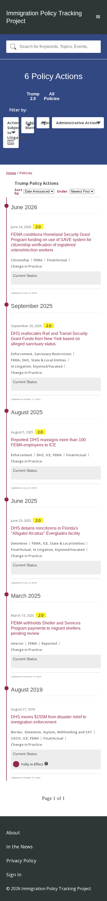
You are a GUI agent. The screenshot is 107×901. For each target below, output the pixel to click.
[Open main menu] (98, 17)
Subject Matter (29, 125)
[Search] (12, 46)
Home (11, 173)
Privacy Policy (21, 860)
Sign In (13, 874)
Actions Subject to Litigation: (13, 132)
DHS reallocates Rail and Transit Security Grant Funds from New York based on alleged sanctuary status (49, 338)
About (13, 832)
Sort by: (18, 191)
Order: (62, 191)
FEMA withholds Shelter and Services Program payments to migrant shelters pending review (46, 628)
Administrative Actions (77, 122)
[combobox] (53, 46)
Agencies (45, 122)
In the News (19, 846)
